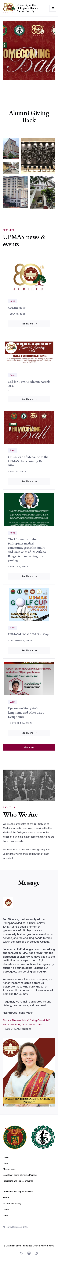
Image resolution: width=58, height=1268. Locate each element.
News (5, 1215)
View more (29, 747)
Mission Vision (9, 1169)
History (6, 1163)
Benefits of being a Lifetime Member (20, 1175)
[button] (52, 8)
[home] (8, 8)
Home (6, 1157)
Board (6, 1197)
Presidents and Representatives (18, 1181)
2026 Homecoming (12, 1203)
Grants (6, 1209)
